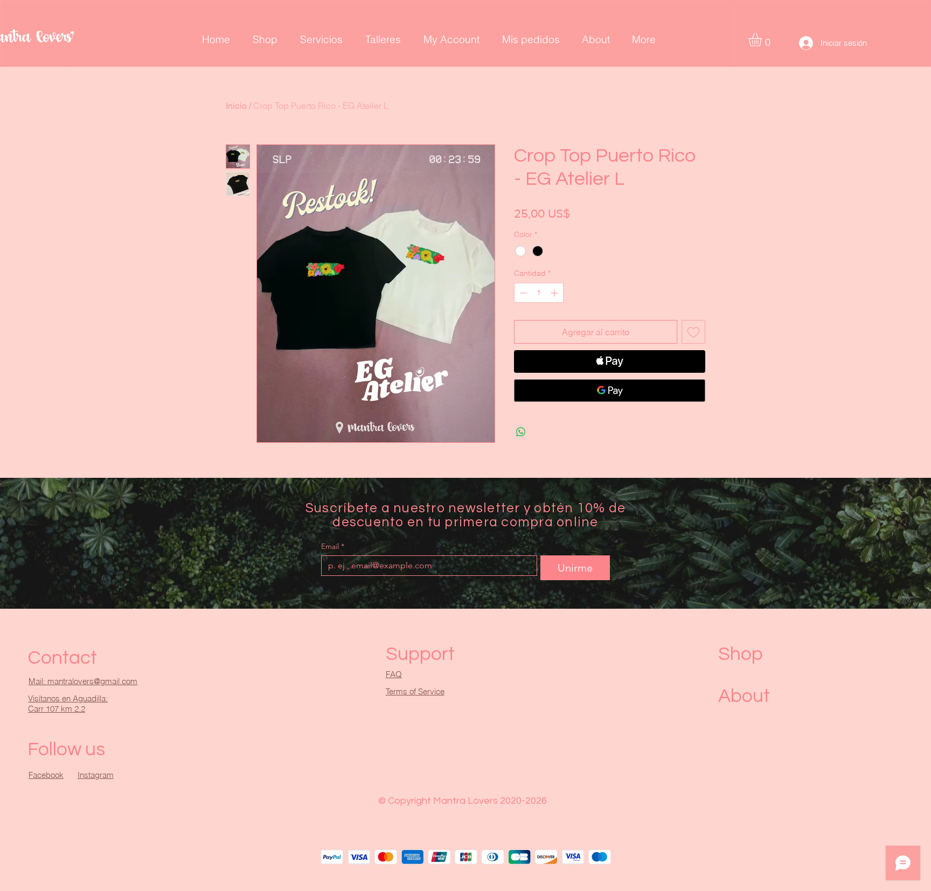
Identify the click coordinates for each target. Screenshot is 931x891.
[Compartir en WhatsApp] (521, 432)
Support (420, 654)
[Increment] (555, 292)
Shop (740, 654)
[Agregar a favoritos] (693, 332)
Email (332, 546)
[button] (762, 39)
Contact (62, 657)
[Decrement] (522, 292)
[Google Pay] (609, 390)
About (744, 696)
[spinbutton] (538, 292)
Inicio (236, 105)
